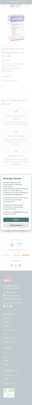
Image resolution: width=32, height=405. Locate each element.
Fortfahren (16, 219)
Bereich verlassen (16, 225)
